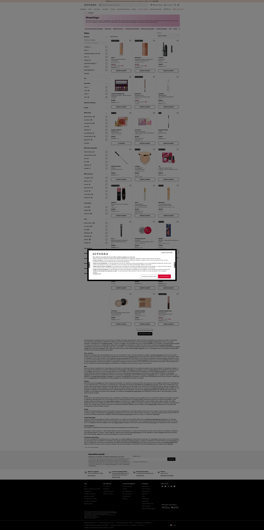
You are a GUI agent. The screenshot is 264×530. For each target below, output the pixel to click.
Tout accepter (164, 276)
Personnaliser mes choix (149, 276)
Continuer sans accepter (167, 252)
